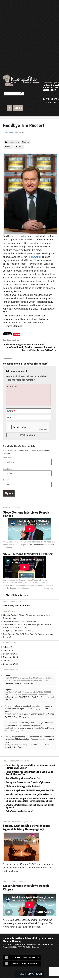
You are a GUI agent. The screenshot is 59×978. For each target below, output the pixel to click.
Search (21, 94)
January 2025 (9, 661)
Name (11, 411)
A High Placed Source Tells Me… (18, 631)
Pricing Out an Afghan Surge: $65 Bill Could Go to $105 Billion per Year (29, 773)
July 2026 (7, 647)
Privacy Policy (32, 938)
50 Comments (13, 142)
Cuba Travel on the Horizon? (19, 811)
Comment (12, 386)
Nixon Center (34, 257)
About (49, 102)
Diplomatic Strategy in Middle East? (19, 683)
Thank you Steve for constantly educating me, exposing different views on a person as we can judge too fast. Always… (28, 708)
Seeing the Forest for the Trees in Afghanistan (28, 782)
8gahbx (9, 689)
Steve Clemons (8, 133)
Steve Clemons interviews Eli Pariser (28, 554)
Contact (46, 938)
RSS (56, 102)
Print (26, 142)
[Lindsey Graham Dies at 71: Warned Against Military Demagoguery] (21, 847)
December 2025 (10, 654)
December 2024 (10, 664)
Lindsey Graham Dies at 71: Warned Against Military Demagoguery (26, 827)
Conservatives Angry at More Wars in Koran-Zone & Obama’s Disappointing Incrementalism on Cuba (30, 799)
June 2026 (8, 650)
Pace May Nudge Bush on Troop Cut (23, 778)
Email (9, 147)
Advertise (17, 938)
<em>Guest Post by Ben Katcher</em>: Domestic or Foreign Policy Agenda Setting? (31, 349)
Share (20, 147)
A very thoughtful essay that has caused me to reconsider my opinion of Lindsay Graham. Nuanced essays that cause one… (29, 739)
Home (44, 98)
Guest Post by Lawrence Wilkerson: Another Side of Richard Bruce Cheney (30, 766)
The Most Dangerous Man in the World (25, 344)
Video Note (51, 99)
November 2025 (10, 657)
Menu (17, 108)
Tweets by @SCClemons (16, 605)
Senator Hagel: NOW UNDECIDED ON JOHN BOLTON (30, 790)
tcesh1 (8, 676)
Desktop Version (31, 974)
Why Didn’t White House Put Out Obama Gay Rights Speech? (30, 806)
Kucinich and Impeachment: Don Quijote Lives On (29, 794)
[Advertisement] (29, 31)
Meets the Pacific (41, 545)
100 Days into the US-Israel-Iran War (20, 621)
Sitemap (16, 941)
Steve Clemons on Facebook (26, 964)
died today (21, 236)
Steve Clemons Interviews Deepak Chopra (26, 514)
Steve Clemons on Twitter (27, 958)
